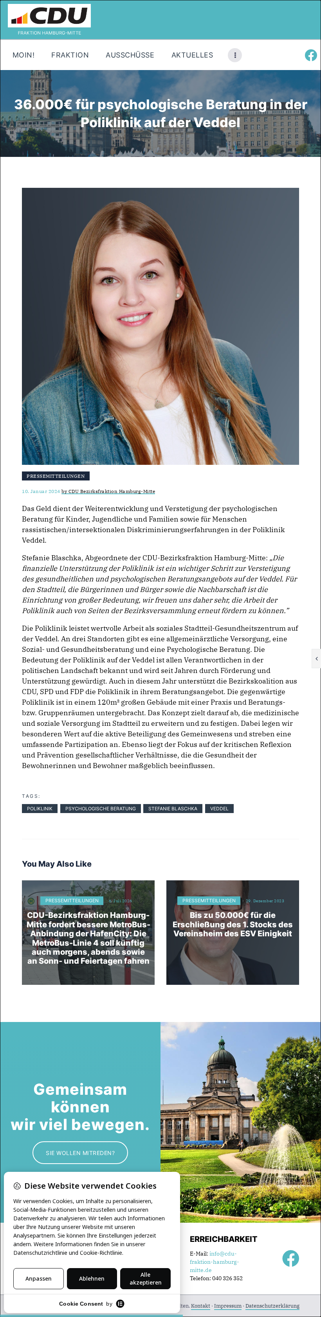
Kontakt (200, 1306)
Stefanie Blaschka (172, 808)
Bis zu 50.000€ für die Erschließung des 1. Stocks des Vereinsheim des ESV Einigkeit (233, 924)
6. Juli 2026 (120, 900)
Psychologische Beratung (100, 808)
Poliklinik (39, 808)
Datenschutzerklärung (272, 1306)
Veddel (219, 808)
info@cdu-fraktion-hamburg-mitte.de (214, 1262)
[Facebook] (311, 55)
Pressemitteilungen (56, 476)
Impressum (228, 1306)
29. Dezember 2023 (265, 900)
